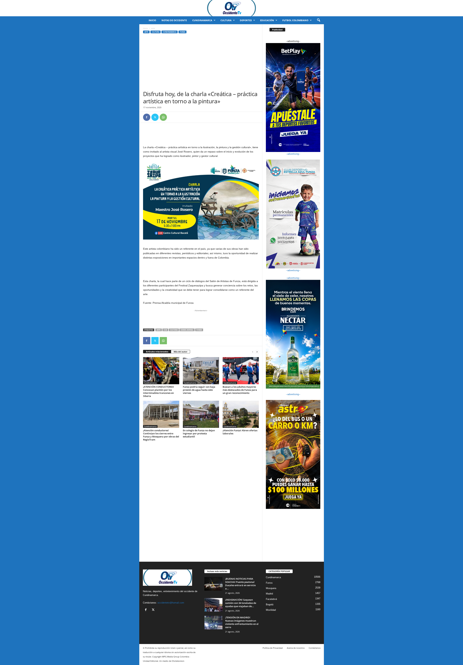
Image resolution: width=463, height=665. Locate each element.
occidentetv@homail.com (171, 602)
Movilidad (271, 610)
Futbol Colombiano (295, 20)
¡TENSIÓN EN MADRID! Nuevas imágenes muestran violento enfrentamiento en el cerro (241, 622)
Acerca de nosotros (296, 648)
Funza (182, 32)
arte (146, 32)
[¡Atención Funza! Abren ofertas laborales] (241, 414)
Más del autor (180, 351)
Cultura (226, 20)
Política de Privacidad (273, 648)
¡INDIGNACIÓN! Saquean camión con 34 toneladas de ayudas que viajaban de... (240, 603)
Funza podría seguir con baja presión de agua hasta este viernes (199, 390)
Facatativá (271, 599)
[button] (318, 20)
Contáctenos (314, 648)
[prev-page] (252, 352)
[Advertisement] (201, 63)
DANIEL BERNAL (187, 330)
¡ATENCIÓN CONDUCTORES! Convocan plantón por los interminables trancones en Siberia (158, 391)
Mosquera (271, 588)
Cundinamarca (202, 20)
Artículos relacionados (157, 351)
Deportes (246, 20)
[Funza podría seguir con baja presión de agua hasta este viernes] (201, 370)
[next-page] (257, 352)
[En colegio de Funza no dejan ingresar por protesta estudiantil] (201, 414)
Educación (267, 20)
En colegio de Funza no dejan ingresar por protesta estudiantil (199, 433)
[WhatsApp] (163, 117)
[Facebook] (146, 117)
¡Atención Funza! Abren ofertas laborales (240, 432)
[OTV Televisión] (231, 8)
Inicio (152, 20)
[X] (155, 117)
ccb (165, 330)
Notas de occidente (174, 20)
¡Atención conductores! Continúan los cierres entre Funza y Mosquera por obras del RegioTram (161, 435)
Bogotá (269, 604)
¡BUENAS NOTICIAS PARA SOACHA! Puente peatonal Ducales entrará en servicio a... (240, 583)
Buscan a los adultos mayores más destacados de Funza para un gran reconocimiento (240, 390)
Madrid (269, 593)
